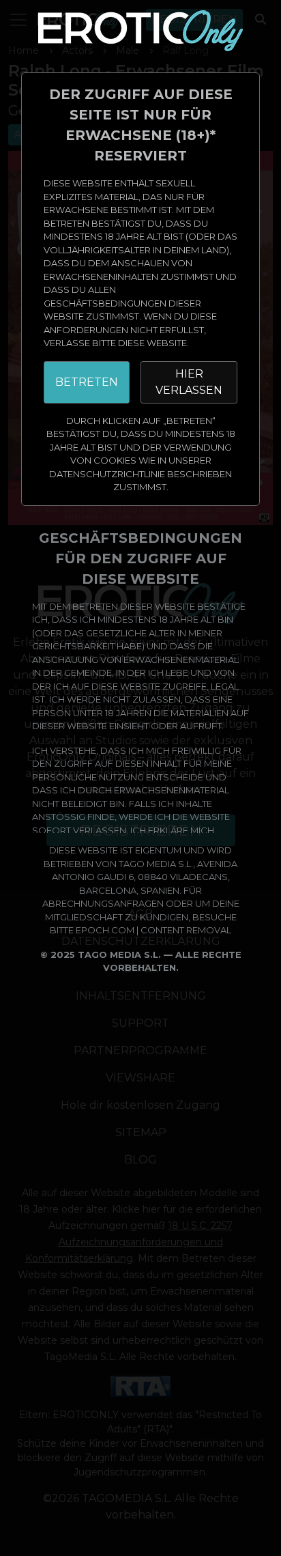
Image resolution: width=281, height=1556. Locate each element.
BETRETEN (86, 382)
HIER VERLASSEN (189, 382)
